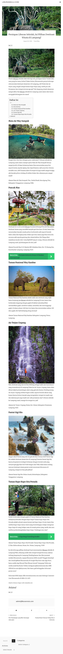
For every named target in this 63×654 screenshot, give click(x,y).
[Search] (13, 640)
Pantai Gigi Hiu (17, 112)
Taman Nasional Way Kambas (21, 108)
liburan (15, 79)
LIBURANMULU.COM (10, 2)
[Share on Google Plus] (46, 610)
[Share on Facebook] (31, 610)
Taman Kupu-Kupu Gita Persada (22, 114)
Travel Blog (36, 41)
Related (13, 116)
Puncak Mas (16, 106)
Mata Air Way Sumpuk (19, 105)
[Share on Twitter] (16, 610)
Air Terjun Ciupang (19, 110)
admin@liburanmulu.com (25, 601)
